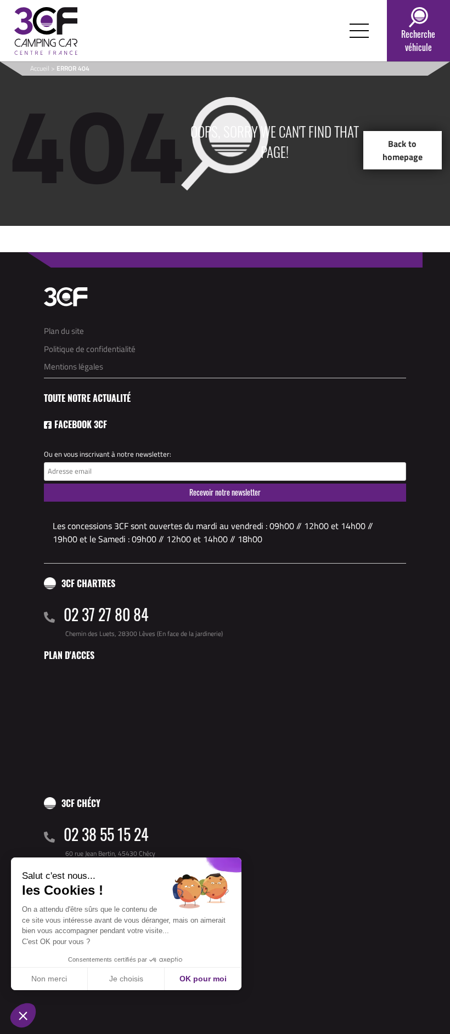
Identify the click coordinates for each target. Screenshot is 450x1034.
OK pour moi (203, 978)
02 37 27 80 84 (106, 614)
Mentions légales (73, 366)
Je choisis (126, 978)
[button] (23, 1015)
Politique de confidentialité (90, 349)
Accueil (39, 68)
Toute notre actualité (87, 398)
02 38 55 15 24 (106, 834)
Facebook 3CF (80, 424)
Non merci (49, 978)
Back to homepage (403, 150)
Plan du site (64, 331)
